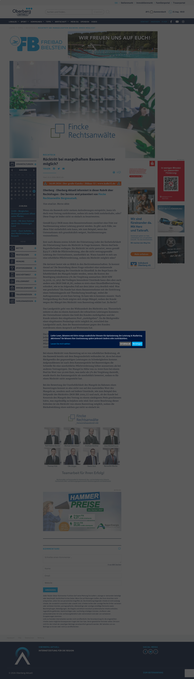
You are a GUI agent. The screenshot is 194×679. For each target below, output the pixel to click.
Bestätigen (137, 344)
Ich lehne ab (125, 344)
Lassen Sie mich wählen (60, 344)
